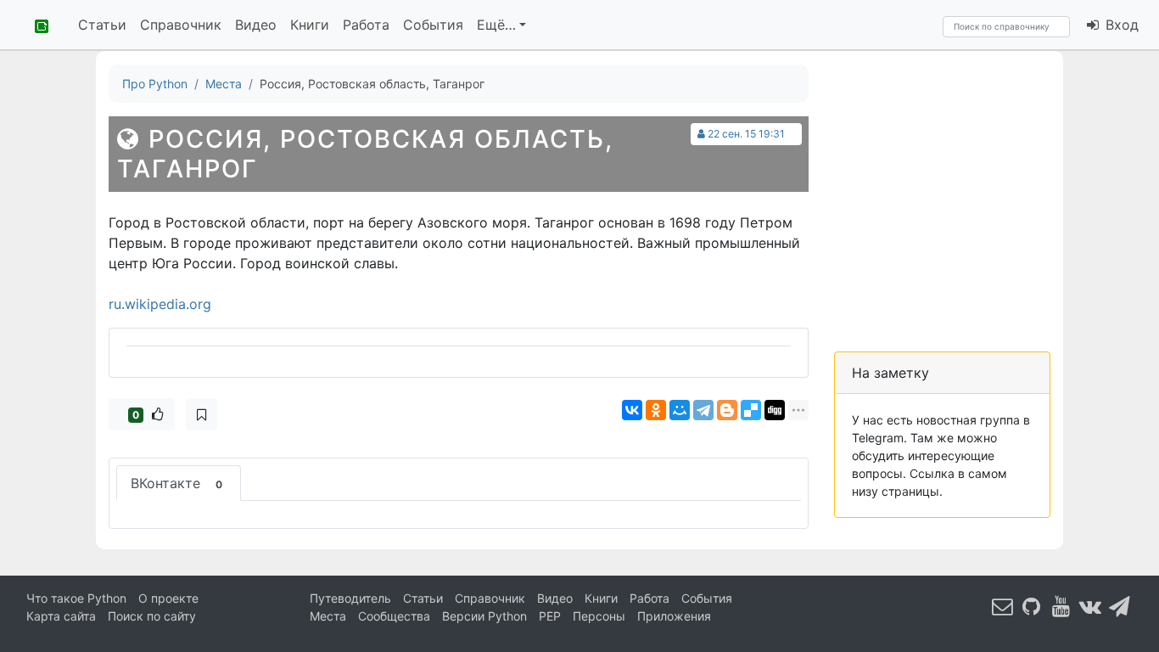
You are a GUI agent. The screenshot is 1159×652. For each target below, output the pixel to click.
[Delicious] (751, 410)
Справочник (180, 24)
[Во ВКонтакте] (1090, 605)
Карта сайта (61, 616)
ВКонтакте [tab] (176, 483)
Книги (309, 24)
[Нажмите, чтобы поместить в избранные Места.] (201, 414)
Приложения (674, 616)
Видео (256, 24)
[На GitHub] (1031, 605)
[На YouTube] (1061, 605)
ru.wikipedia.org (160, 303)
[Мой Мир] (679, 410)
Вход (1120, 24)
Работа (366, 24)
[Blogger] (727, 410)
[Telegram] (703, 410)
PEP (550, 616)
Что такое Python (76, 598)
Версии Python (484, 616)
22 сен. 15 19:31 (746, 133)
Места (328, 616)
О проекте (168, 598)
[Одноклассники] (656, 410)
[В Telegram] (1120, 605)
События (433, 24)
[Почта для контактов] (1002, 605)
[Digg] (774, 410)
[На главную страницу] (36, 24)
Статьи (102, 24)
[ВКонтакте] (632, 410)
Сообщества (394, 616)
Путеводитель (350, 598)
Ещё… (496, 24)
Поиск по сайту (152, 616)
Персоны (599, 616)
